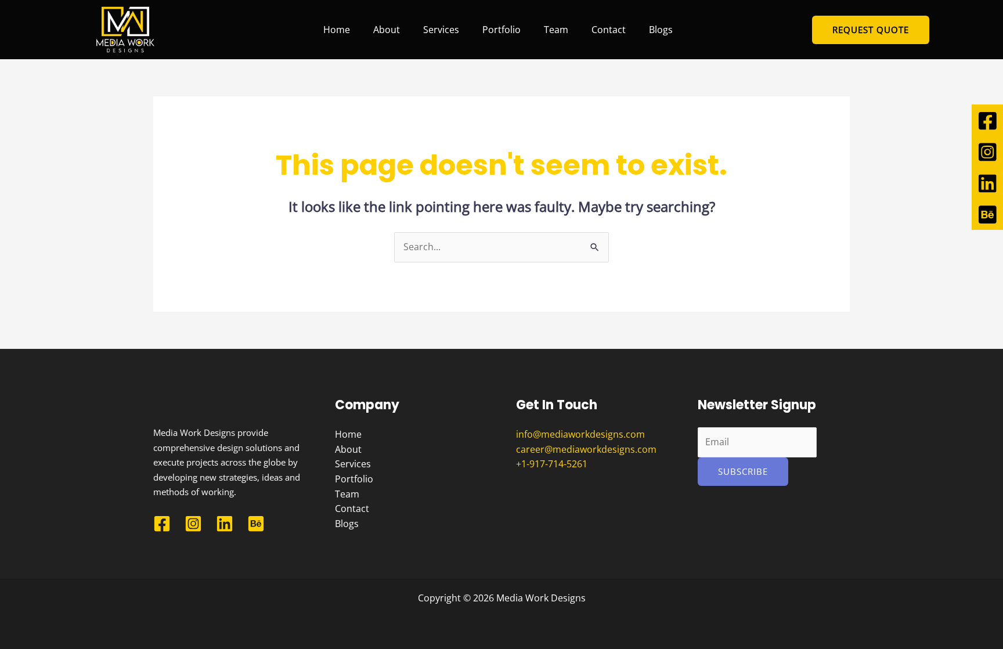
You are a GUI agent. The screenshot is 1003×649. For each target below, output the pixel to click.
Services (441, 29)
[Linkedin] (224, 523)
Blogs (661, 29)
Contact (608, 29)
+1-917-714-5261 (551, 463)
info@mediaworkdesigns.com (580, 434)
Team (556, 29)
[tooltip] (987, 120)
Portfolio (501, 29)
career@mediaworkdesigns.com (586, 449)
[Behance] (256, 523)
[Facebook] (162, 523)
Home (336, 29)
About (386, 29)
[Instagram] (193, 523)
